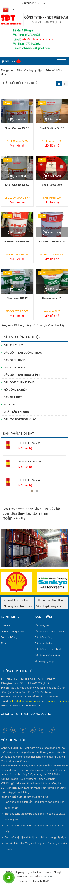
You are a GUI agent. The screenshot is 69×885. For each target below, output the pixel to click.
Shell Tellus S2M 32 (29, 461)
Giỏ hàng (21, 118)
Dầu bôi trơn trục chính (22, 374)
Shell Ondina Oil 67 (17, 184)
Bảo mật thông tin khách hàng (20, 600)
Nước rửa (11, 404)
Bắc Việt (47, 876)
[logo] (34, 15)
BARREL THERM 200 (17, 241)
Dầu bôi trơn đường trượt (24, 352)
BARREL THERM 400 (52, 241)
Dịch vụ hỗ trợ (9, 637)
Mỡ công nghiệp (15, 389)
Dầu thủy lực (13, 345)
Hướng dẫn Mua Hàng (51, 600)
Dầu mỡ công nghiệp (29, 70)
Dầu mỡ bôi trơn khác (20, 419)
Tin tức (5, 643)
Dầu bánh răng (15, 360)
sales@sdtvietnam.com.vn (38, 39)
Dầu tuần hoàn (14, 367)
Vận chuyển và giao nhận (51, 606)
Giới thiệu (6, 625)
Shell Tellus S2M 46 (29, 479)
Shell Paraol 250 (52, 184)
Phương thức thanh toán (17, 606)
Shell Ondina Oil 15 (17, 128)
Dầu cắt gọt (13, 397)
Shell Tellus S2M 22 (29, 442)
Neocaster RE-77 (17, 298)
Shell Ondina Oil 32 (52, 128)
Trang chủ (7, 70)
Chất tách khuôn (16, 411)
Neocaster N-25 (51, 298)
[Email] (45, 3)
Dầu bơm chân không (19, 382)
